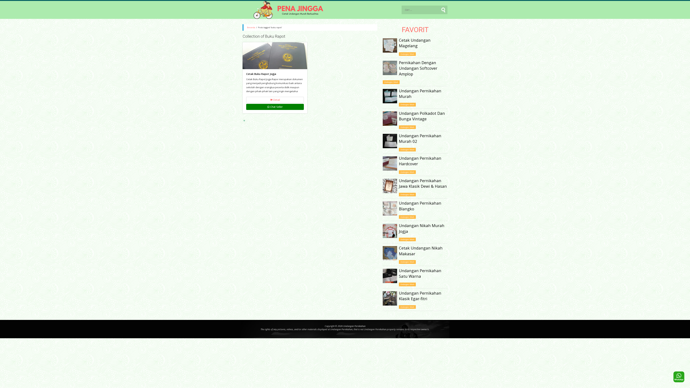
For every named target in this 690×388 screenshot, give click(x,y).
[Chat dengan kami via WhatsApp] (679, 377)
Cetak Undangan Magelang (415, 42)
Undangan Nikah (407, 54)
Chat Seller (276, 106)
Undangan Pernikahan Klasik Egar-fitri (420, 295)
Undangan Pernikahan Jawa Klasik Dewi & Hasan (423, 183)
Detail (276, 99)
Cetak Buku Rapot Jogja (261, 74)
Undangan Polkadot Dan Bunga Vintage (422, 115)
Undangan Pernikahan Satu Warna (420, 273)
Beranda (251, 27)
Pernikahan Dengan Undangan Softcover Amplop (418, 68)
